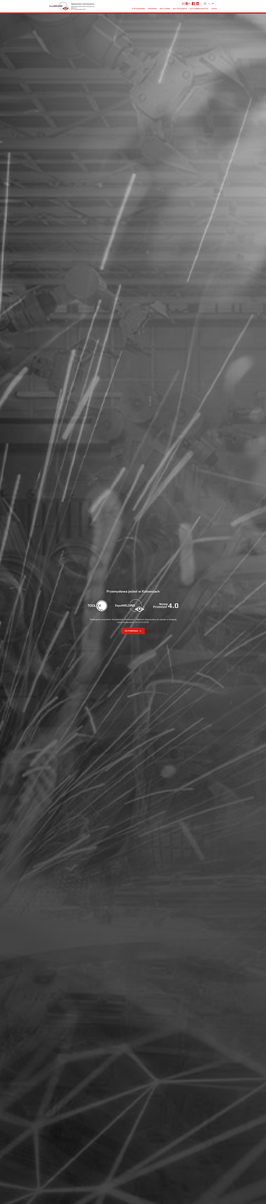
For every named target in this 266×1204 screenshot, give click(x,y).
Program (152, 9)
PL (213, 3)
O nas (214, 9)
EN (209, 3)
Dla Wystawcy (180, 9)
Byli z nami (165, 9)
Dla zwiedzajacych (199, 9)
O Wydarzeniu (138, 9)
